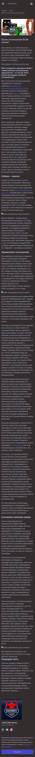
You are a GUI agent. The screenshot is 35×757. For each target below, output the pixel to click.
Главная (4, 10)
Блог (11, 10)
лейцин (16, 94)
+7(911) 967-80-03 (9, 723)
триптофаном (18, 445)
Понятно (17, 752)
